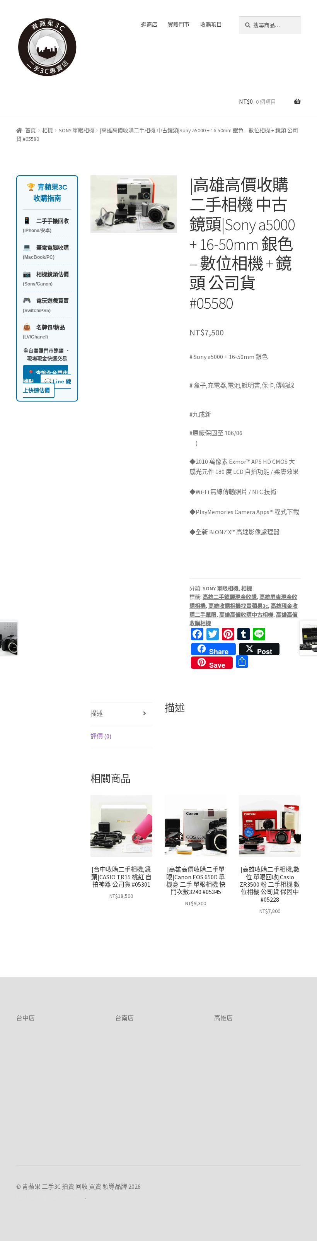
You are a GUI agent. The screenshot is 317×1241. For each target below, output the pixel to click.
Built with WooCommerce (50, 1196)
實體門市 (178, 24)
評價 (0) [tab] (100, 736)
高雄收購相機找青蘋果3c (238, 605)
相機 (47, 130)
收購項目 (211, 24)
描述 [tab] (96, 713)
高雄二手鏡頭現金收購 (230, 596)
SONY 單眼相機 (76, 130)
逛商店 (149, 24)
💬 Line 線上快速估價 (47, 385)
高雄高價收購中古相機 (246, 614)
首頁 (30, 130)
